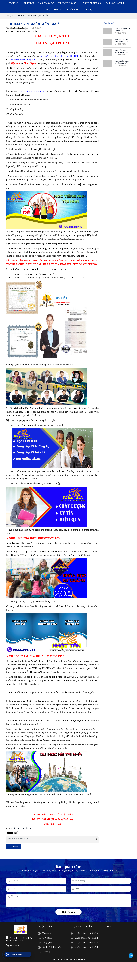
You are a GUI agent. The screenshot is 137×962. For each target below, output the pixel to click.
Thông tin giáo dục (91, 3)
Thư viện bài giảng (67, 3)
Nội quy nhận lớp (53, 9)
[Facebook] (14, 828)
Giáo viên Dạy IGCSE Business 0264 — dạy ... (121, 52)
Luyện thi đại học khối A (87, 933)
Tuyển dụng (73, 9)
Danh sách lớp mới (115, 3)
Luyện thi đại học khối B (86, 938)
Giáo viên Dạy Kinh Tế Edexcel (122, 29)
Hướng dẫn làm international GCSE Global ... (122, 41)
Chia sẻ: (9, 828)
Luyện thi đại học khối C (86, 942)
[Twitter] (18, 828)
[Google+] (23, 828)
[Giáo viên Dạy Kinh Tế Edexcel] (107, 31)
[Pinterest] (26, 828)
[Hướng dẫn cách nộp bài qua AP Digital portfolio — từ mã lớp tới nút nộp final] (107, 63)
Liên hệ (88, 9)
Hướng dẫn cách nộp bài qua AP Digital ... (122, 63)
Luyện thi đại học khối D (86, 947)
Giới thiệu (29, 3)
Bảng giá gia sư (45, 3)
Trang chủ (14, 3)
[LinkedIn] (30, 828)
